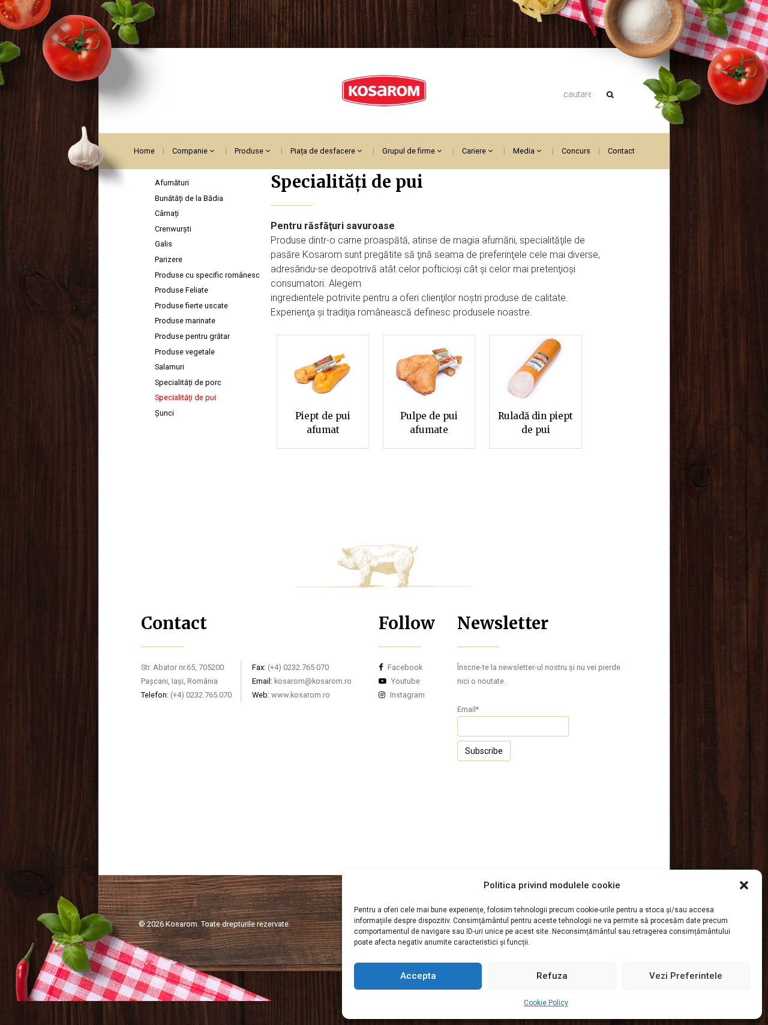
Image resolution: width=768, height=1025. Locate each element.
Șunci (164, 412)
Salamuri (169, 366)
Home (144, 150)
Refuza (552, 975)
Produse (250, 150)
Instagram (406, 694)
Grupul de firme (409, 150)
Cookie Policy (546, 1003)
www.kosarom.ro (300, 694)
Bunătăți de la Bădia (189, 198)
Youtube (404, 681)
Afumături (172, 182)
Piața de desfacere (323, 150)
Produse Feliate (181, 289)
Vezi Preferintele (685, 975)
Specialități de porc (188, 382)
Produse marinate (185, 320)
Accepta (418, 975)
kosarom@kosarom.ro (313, 681)
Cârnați (167, 213)
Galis (163, 243)
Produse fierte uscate (191, 305)
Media (524, 150)
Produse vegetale (185, 351)
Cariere (475, 150)
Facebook (404, 667)
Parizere (168, 259)
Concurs (576, 150)
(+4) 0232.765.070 (201, 694)
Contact (621, 150)
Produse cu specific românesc (207, 274)
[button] (744, 885)
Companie (190, 150)
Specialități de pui (185, 397)
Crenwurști (173, 228)
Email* (468, 709)
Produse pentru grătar (192, 336)
